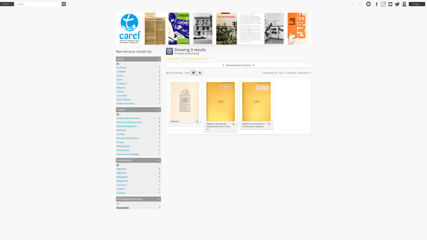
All (118, 63)
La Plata (120, 134)
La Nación (121, 83)
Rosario (120, 142)
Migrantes (122, 172)
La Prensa (121, 67)
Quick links (360, 4)
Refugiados (122, 176)
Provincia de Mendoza (128, 138)
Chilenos (121, 188)
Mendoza (121, 130)
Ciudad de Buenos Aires (128, 118)
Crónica (120, 91)
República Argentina (126, 126)
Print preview (175, 72)
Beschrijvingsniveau (129, 198)
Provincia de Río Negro (128, 154)
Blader (6, 4)
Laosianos (122, 184)
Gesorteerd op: (270, 72)
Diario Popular (124, 99)
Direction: (292, 72)
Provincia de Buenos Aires (129, 122)
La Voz (120, 75)
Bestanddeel (123, 207)
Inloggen (416, 4)
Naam (120, 58)
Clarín (119, 79)
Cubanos (121, 192)
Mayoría (121, 87)
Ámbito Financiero (126, 103)
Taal (352, 4)
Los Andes (122, 95)
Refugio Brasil (123, 146)
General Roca (123, 150)
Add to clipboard (197, 121)
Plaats (121, 109)
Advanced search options (238, 65)
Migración (121, 168)
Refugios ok (122, 180)
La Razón (121, 71)
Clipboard (343, 4)
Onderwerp (124, 160)
